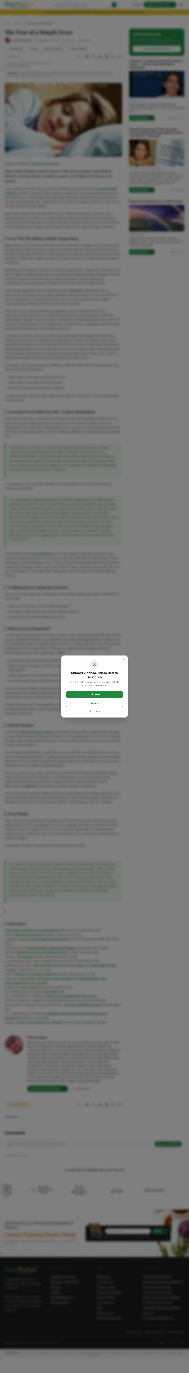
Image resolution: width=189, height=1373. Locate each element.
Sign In (94, 703)
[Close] (124, 659)
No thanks (94, 711)
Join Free (94, 694)
